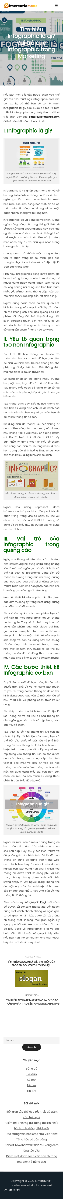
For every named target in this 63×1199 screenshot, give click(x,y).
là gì (43, 902)
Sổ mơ (31, 1080)
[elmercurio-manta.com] (21, 5)
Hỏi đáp (31, 1074)
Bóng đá (31, 1069)
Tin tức (31, 1091)
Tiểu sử (31, 1085)
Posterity (14, 1190)
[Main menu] (56, 5)
